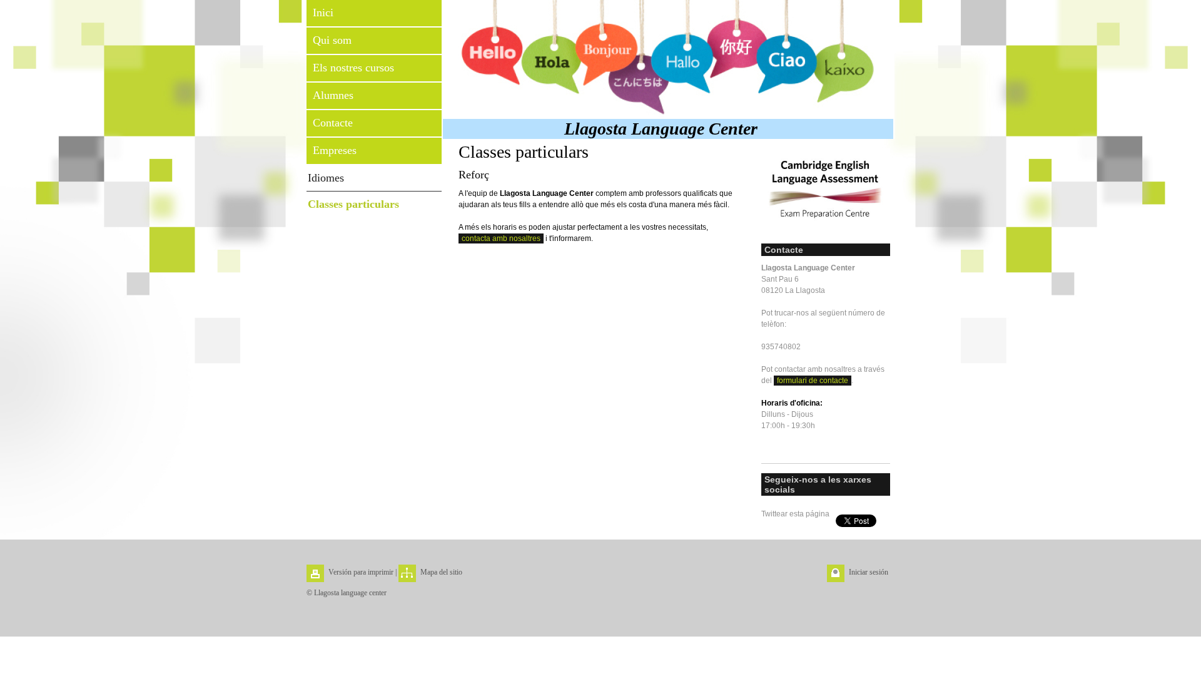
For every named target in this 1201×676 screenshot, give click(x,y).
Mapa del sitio (441, 572)
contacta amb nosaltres (501, 238)
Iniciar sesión (868, 572)
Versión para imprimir (360, 572)
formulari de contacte (812, 380)
